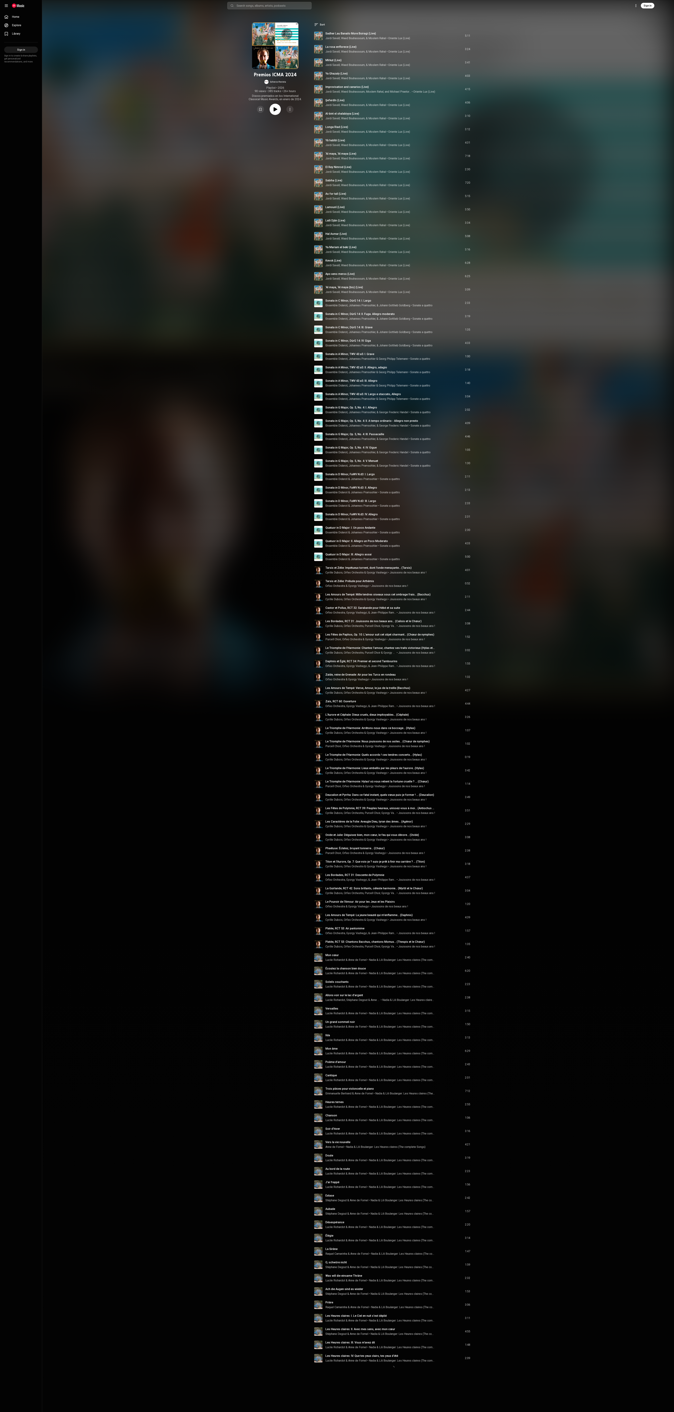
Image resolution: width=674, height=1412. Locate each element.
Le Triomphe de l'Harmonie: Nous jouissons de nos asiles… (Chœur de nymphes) (377, 741)
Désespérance (334, 1222)
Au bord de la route (337, 1169)
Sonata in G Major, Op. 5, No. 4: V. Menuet (351, 461)
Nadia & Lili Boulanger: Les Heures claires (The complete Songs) (402, 960)
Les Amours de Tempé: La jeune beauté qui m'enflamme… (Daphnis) (369, 915)
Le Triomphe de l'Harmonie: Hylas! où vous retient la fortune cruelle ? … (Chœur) (377, 781)
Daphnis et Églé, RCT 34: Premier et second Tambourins (361, 661)
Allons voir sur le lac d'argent (344, 995)
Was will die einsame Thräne (343, 1275)
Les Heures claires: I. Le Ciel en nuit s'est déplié (356, 1315)
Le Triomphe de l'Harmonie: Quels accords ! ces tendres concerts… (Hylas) (373, 754)
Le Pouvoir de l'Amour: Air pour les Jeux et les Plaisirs (360, 901)
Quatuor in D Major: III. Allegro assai (348, 554)
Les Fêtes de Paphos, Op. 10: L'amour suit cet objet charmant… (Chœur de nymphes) (379, 634)
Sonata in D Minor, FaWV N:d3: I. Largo (350, 474)
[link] (21, 17)
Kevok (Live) (333, 260)
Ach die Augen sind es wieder (344, 1289)
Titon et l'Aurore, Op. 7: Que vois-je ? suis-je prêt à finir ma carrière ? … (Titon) (375, 861)
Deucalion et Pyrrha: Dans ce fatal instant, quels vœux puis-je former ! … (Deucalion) (379, 795)
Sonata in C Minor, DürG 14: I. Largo (348, 300)
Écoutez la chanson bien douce (345, 968)
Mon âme (331, 1048)
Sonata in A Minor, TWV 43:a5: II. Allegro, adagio (356, 367)
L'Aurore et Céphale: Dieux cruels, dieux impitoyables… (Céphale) (367, 714)
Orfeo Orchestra (354, 572)
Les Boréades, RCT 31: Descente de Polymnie (354, 875)
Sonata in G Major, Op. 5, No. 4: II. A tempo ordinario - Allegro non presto (371, 421)
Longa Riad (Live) (336, 127)
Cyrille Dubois (334, 572)
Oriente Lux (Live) (399, 38)
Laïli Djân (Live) (335, 220)
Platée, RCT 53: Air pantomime (344, 928)
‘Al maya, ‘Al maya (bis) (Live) (344, 287)
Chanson (331, 1115)
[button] (275, 82)
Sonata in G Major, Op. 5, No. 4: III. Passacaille (354, 434)
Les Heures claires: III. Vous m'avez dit (350, 1342)
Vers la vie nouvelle (337, 1142)
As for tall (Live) (335, 193)
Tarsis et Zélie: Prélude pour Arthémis (349, 581)
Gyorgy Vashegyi (377, 572)
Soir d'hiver (332, 1128)
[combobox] (274, 5)
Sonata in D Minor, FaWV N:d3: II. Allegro (351, 487)
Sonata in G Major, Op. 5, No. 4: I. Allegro (351, 407)
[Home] (18, 6)
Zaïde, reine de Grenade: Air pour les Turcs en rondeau (360, 674)
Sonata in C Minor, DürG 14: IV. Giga (348, 340)
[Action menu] (290, 109)
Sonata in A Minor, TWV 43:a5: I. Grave (349, 354)
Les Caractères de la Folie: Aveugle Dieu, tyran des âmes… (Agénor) (369, 821)
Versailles (331, 1008)
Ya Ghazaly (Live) (336, 73)
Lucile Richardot (335, 960)
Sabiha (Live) (333, 180)
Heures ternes (334, 1102)
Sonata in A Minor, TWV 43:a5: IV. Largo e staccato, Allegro (363, 394)
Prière (329, 1302)
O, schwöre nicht (336, 1262)
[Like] (441, 36)
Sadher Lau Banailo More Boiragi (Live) (350, 33)
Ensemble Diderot (336, 358)
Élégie (329, 1235)
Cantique (331, 1075)
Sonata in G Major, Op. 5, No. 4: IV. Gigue (351, 447)
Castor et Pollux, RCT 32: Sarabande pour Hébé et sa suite (362, 608)
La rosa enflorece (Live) (340, 47)
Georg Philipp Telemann (393, 358)
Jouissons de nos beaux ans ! (408, 572)
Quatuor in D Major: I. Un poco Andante (350, 527)
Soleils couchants (337, 982)
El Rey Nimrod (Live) (338, 167)
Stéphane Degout (357, 1000)
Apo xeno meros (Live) (340, 274)
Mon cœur (332, 955)
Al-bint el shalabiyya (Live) (342, 113)
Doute (329, 1155)
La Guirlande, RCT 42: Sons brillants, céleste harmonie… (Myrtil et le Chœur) (374, 888)
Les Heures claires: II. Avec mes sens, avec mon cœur (360, 1329)
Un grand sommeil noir (340, 1022)
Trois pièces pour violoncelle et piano (349, 1088)
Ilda (327, 1035)
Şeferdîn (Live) (335, 100)
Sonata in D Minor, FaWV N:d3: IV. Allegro (351, 514)
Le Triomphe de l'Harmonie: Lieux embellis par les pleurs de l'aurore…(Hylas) (374, 768)
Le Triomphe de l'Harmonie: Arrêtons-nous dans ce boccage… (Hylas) (370, 728)
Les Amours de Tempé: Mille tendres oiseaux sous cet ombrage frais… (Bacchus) (378, 594)
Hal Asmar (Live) (336, 234)
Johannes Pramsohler (362, 358)
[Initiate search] (232, 5)
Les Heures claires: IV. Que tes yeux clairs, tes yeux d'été (361, 1356)
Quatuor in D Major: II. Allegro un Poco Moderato (356, 541)
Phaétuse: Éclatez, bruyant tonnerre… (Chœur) (355, 848)
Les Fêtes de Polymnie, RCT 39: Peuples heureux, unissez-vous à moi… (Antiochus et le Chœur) (380, 808)
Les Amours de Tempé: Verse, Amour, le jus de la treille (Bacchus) (367, 688)
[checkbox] (468, 36)
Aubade (330, 1209)
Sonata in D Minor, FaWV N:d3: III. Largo (350, 501)
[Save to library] (260, 109)
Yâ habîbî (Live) (335, 140)
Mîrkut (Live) (333, 60)
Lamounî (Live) (335, 207)
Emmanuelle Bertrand (338, 1093)
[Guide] (6, 6)
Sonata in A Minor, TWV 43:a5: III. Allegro (351, 380)
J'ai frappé (332, 1182)
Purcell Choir (333, 639)
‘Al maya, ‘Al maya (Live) (340, 153)
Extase (329, 1195)
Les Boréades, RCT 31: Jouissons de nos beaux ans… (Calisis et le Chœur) (373, 621)
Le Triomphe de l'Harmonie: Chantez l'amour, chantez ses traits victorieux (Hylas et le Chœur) (380, 648)
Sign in (648, 5)
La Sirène (331, 1249)
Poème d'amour (335, 1062)
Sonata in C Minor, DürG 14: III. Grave (348, 327)
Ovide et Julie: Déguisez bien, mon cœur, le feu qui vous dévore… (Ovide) (372, 835)
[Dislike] (448, 36)
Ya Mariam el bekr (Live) (340, 247)
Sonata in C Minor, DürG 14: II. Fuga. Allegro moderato (360, 314)
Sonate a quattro (422, 305)
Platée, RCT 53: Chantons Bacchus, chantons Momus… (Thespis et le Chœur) (375, 941)
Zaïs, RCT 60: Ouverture (340, 701)
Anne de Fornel (357, 960)
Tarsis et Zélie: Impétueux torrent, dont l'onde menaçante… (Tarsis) (368, 567)
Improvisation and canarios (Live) (347, 87)
